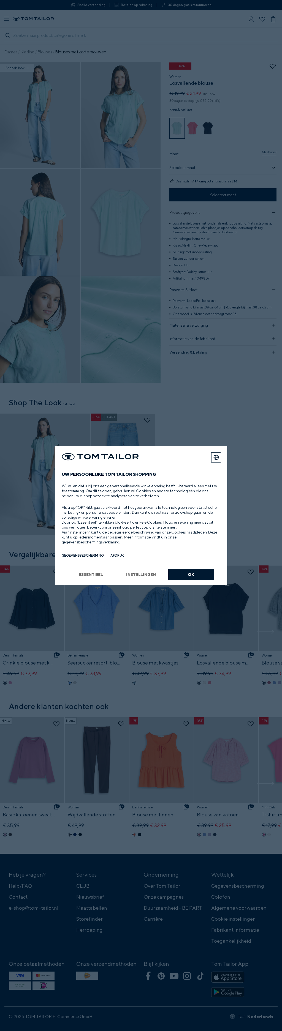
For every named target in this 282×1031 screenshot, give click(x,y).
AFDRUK (117, 555)
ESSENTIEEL (91, 574)
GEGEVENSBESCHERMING (83, 555)
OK (191, 574)
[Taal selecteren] (216, 457)
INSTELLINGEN (141, 574)
